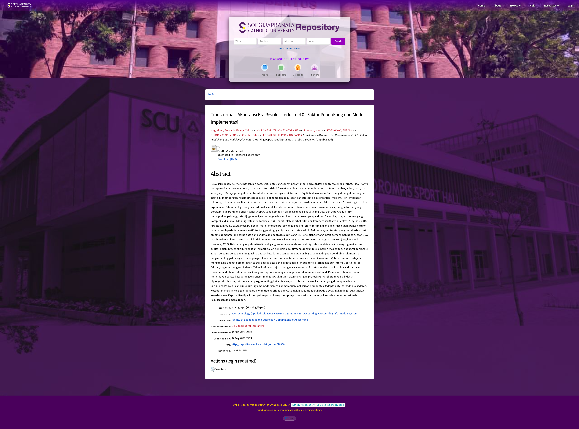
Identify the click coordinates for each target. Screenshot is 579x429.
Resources (550, 5)
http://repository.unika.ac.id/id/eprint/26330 (258, 344)
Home (481, 5)
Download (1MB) (227, 159)
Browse (514, 5)
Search (338, 41)
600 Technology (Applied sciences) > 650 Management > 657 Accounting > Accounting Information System (294, 313)
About (497, 5)
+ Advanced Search (289, 48)
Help (532, 5)
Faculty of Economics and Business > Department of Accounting (269, 319)
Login (571, 5)
